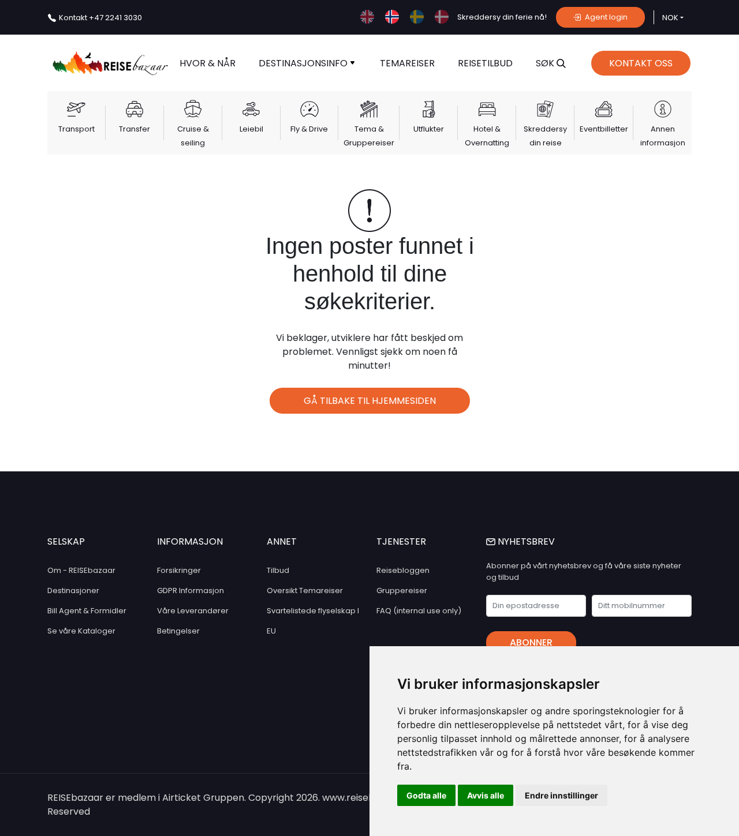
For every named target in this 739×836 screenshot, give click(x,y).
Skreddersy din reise (545, 135)
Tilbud (278, 570)
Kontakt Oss (641, 63)
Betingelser (178, 630)
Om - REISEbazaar (81, 570)
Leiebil (251, 128)
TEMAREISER (407, 63)
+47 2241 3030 (100, 17)
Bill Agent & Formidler (86, 610)
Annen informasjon (662, 135)
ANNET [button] (282, 541)
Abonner (531, 642)
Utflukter (428, 128)
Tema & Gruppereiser (369, 135)
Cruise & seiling (193, 135)
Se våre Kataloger (81, 630)
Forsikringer (179, 570)
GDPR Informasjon (190, 590)
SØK (546, 63)
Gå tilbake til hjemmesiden (370, 400)
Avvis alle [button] (485, 795)
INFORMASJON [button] (190, 541)
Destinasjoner (73, 590)
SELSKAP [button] (66, 541)
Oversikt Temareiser (305, 590)
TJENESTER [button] (401, 541)
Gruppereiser (401, 590)
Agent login (605, 17)
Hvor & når (208, 63)
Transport (76, 128)
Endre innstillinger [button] (561, 795)
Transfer (134, 128)
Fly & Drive (309, 128)
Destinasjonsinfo (304, 63)
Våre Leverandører (193, 610)
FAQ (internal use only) (418, 610)
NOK (670, 17)
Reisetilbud (485, 63)
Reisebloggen (403, 570)
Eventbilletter (604, 128)
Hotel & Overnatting (487, 135)
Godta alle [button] (426, 795)
